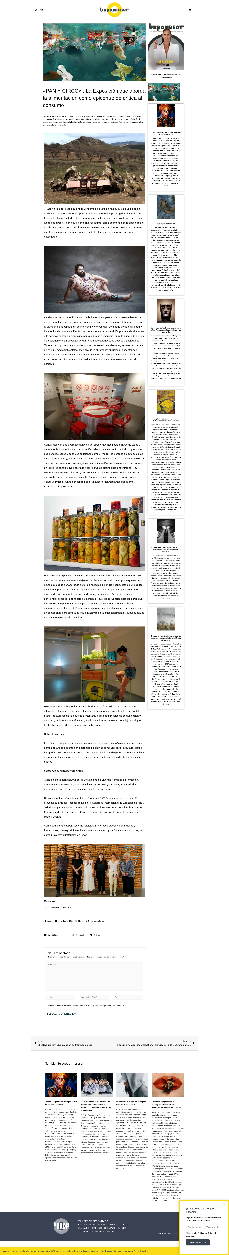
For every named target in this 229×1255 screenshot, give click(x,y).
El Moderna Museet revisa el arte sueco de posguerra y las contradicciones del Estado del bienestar (166, 638)
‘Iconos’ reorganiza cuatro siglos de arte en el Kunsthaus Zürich (166, 133)
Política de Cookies (140, 1251)
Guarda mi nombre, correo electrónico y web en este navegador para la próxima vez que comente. (86, 1005)
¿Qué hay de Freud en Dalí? (165, 224)
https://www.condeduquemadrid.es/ (58, 907)
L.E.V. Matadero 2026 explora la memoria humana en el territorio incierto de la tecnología (165, 550)
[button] (78, 935)
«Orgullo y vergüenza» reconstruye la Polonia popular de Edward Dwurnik (166, 420)
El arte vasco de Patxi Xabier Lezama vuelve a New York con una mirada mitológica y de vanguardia (166, 330)
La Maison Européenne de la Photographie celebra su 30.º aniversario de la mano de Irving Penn (166, 1104)
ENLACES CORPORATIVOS (92, 1221)
